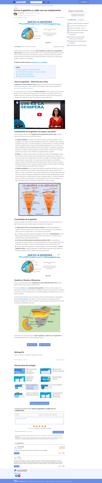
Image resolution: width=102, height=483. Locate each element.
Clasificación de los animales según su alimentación (78, 42)
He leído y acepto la (24, 431)
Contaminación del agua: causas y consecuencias (57, 395)
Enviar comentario (58, 432)
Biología (28, 5)
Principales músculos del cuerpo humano (78, 30)
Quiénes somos (32, 481)
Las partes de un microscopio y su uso (78, 26)
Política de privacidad (60, 481)
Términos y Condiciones (50, 481)
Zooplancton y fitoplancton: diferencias (30, 379)
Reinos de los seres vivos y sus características (31, 371)
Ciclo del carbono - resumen (57, 378)
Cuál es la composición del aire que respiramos (32, 394)
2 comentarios (37, 13)
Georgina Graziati (22, 15)
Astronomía (80, 15)
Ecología (32, 5)
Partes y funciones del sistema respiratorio (79, 23)
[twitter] (16, 476)
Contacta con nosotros (40, 481)
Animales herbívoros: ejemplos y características (76, 34)
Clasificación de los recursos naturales (78, 45)
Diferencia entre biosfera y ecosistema (58, 370)
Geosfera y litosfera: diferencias (26, 76)
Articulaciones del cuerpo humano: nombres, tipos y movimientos (77, 38)
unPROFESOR (16, 5)
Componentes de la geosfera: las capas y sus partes (32, 72)
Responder (17, 453)
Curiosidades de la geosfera (25, 74)
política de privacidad (28, 431)
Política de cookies (68, 481)
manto (21, 88)
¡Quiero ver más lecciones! (39, 403)
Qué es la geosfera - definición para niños (29, 70)
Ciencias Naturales (23, 5)
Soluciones (45, 344)
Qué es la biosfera (57, 385)
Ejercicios (33, 344)
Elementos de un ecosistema (39, 62)
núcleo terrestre (29, 88)
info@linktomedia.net (53, 439)
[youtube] (19, 476)
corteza (16, 88)
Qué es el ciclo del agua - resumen (77, 28)
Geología (74, 15)
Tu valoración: (30, 428)
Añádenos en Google (60, 46)
